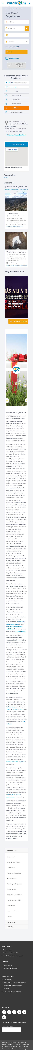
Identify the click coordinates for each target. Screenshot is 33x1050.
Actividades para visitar (14, 900)
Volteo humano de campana (14, 709)
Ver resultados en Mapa (16, 144)
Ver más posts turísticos (18, 321)
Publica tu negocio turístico (11, 953)
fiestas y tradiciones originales (15, 761)
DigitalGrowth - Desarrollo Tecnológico (14, 982)
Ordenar (17, 82)
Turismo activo (11, 889)
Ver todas (6, 177)
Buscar (9, 52)
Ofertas (9, 916)
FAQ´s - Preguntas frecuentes (12, 991)
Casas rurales (11, 868)
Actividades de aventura (14, 895)
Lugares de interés (13, 911)
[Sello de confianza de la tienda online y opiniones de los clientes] (9, 997)
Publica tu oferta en (16, 135)
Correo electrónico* (7, 1026)
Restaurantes (11, 905)
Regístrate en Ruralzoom (10, 968)
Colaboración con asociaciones (12, 985)
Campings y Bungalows (14, 884)
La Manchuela (10, 707)
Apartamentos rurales (14, 873)
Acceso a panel (7, 950)
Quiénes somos (7, 979)
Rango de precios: (11, 46)
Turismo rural (11, 857)
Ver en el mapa (12, 87)
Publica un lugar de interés (12, 189)
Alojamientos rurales (13, 862)
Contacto (6, 988)
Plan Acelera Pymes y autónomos (13, 956)
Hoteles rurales (12, 878)
